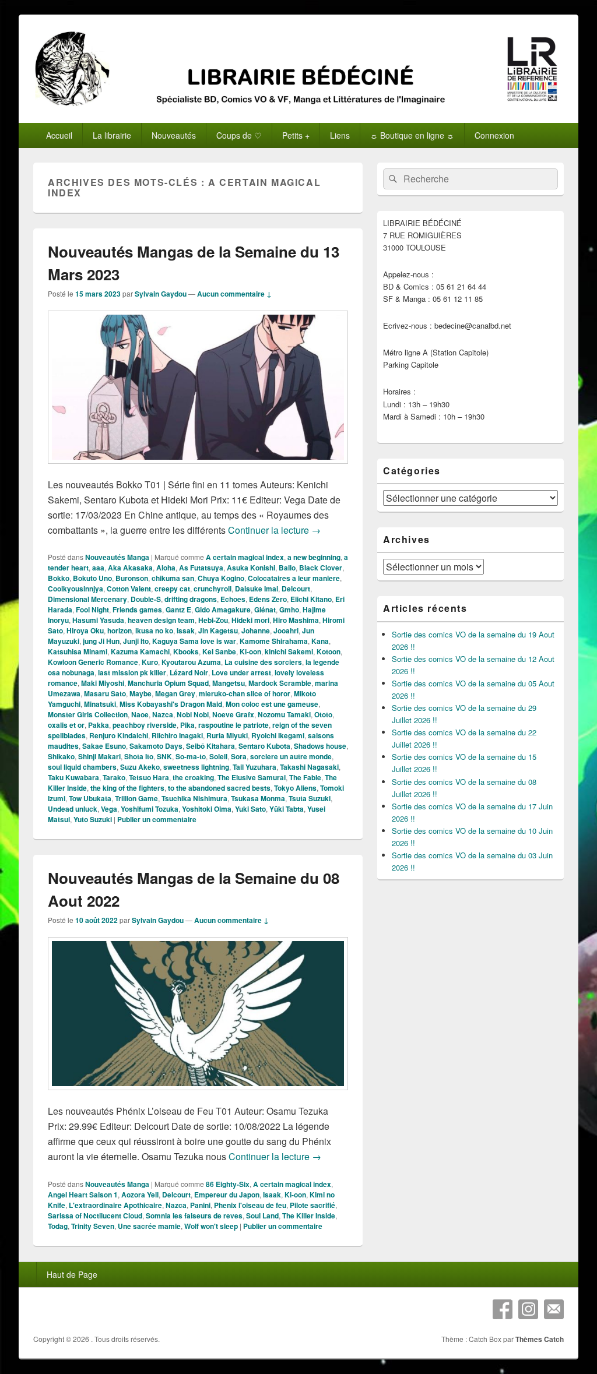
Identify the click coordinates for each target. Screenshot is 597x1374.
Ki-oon (250, 651)
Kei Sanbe (219, 651)
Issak (186, 630)
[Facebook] (502, 1309)
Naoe (140, 714)
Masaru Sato (105, 693)
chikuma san (173, 578)
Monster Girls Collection (88, 714)
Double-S (146, 599)
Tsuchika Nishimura (194, 798)
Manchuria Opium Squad (168, 683)
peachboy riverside (145, 725)
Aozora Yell (140, 1194)
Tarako (114, 777)
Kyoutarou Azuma (191, 662)
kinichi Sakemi (289, 651)
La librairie (112, 135)
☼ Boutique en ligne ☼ (412, 135)
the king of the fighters (127, 788)
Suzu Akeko (140, 767)
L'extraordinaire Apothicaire (115, 1205)
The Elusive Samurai (251, 777)
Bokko (58, 578)
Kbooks (186, 651)
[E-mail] (554, 1309)
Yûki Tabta (286, 809)
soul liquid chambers (82, 767)
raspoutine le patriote (233, 725)
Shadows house (320, 746)
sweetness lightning (196, 767)
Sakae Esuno (104, 746)
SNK (164, 756)
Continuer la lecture (274, 530)
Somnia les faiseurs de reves (194, 1215)
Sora (239, 756)
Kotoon (328, 651)
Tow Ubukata (90, 798)
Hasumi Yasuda (98, 620)
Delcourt (296, 588)
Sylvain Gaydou (161, 293)
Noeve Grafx (233, 714)
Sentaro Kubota (264, 746)
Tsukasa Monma (258, 798)
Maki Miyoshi (102, 683)
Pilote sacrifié (312, 1205)
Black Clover (320, 567)
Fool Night (92, 609)
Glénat (265, 609)
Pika (187, 725)
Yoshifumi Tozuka (149, 809)
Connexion (494, 135)
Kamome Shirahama (274, 641)
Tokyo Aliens (295, 788)
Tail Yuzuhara (254, 767)
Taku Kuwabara (73, 777)
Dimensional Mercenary (87, 599)
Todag (58, 1226)
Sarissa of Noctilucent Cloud (95, 1215)
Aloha (165, 567)
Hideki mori (250, 620)
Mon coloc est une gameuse (272, 704)
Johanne (255, 630)
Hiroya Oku (85, 630)
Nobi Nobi (193, 714)
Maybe (140, 693)
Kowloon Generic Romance (93, 662)
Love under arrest (241, 672)
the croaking (193, 777)
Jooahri (285, 630)
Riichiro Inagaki (177, 735)
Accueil (59, 135)
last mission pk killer (132, 672)
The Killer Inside (308, 1215)
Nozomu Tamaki (284, 714)
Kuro (150, 662)
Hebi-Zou (213, 620)
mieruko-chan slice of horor (244, 693)
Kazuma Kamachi (140, 651)
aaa (98, 567)
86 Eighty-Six (228, 1184)
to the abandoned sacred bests (219, 788)
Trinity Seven (92, 1226)
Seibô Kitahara (210, 746)
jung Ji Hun (101, 641)
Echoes (232, 599)
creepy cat (172, 588)
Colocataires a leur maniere (294, 578)
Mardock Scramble (279, 683)
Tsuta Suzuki (310, 798)
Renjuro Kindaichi (118, 735)
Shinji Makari (99, 756)
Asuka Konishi (251, 567)
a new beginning (313, 557)
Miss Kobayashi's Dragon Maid (171, 704)
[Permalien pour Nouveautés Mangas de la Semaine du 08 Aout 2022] (198, 1095)
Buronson (131, 578)
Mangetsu (228, 683)
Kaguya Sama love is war (194, 641)
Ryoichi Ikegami (277, 735)
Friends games (137, 609)
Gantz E (178, 609)
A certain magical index (245, 557)
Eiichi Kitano (311, 599)
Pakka (98, 725)
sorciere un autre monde (291, 756)
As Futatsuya (201, 567)
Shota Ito (138, 756)
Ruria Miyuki (227, 735)
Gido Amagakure (223, 609)
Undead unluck (72, 809)
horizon (119, 630)
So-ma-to (190, 756)
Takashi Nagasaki (309, 767)
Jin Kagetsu (218, 630)
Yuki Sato (250, 809)
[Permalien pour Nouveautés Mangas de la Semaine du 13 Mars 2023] (198, 469)
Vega (109, 809)
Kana (320, 641)
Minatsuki (100, 704)
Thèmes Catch (539, 1339)
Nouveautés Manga (117, 557)
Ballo (287, 567)
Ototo (323, 714)
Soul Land (262, 1215)
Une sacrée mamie (149, 1226)
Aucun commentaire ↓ (234, 293)
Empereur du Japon (226, 1194)
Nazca (162, 714)
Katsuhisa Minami (77, 651)
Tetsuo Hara (149, 777)
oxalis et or (66, 725)
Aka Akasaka (130, 567)
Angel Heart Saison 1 (83, 1194)
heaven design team (161, 620)
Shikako (61, 756)
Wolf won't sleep (211, 1226)
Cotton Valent (129, 588)
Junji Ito (136, 641)
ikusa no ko (154, 630)
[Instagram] (528, 1309)
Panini (200, 1205)
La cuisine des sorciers (263, 662)
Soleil (218, 756)
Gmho (289, 609)
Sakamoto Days (155, 746)
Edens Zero (268, 599)
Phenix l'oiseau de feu (250, 1205)
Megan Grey (175, 693)
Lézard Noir (189, 672)
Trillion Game (136, 798)
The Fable (305, 777)
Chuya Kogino (221, 578)
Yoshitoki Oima (206, 809)
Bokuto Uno (92, 578)
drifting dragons (190, 599)
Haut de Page (72, 1274)
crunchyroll (212, 588)
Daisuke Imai (256, 588)
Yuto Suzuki (92, 819)
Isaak (272, 1194)
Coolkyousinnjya (75, 588)
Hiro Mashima (296, 620)
